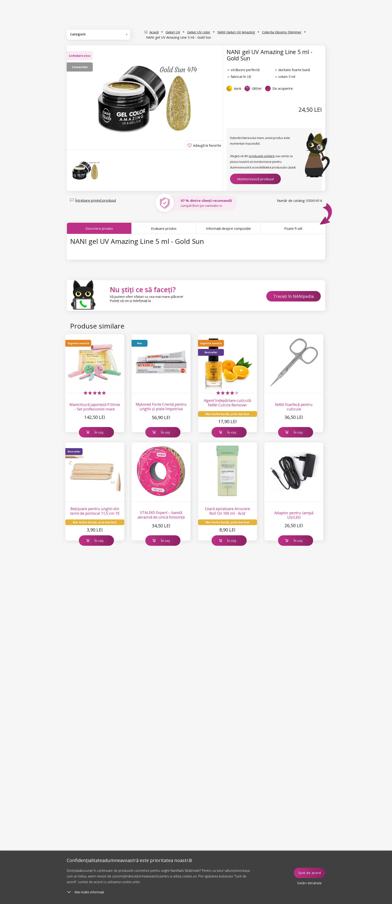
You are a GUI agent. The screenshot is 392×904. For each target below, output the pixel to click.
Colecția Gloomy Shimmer (281, 32)
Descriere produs (99, 228)
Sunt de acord (309, 873)
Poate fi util (293, 228)
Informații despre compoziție (228, 228)
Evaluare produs (163, 228)
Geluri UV (173, 32)
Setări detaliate (309, 883)
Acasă (154, 32)
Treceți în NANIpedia (293, 296)
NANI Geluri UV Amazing (236, 32)
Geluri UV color (198, 32)
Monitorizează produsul (255, 179)
